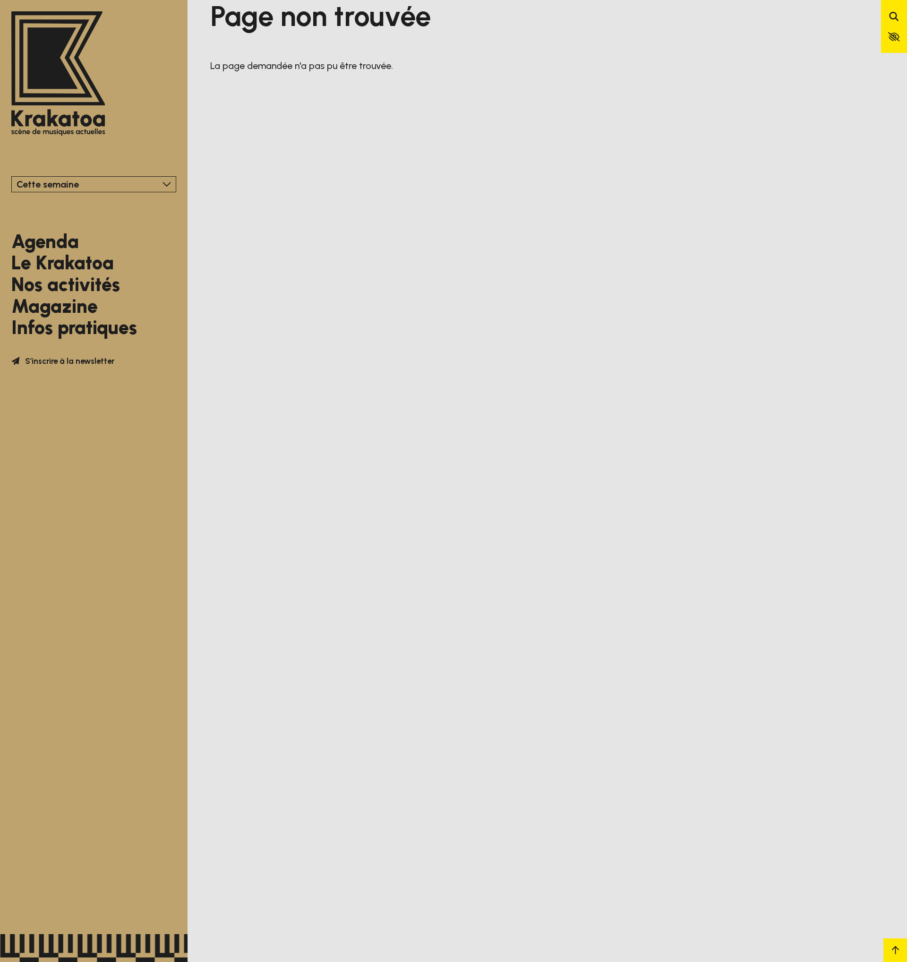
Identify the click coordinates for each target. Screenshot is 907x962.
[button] (894, 37)
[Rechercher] (894, 17)
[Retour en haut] (895, 950)
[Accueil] (58, 74)
